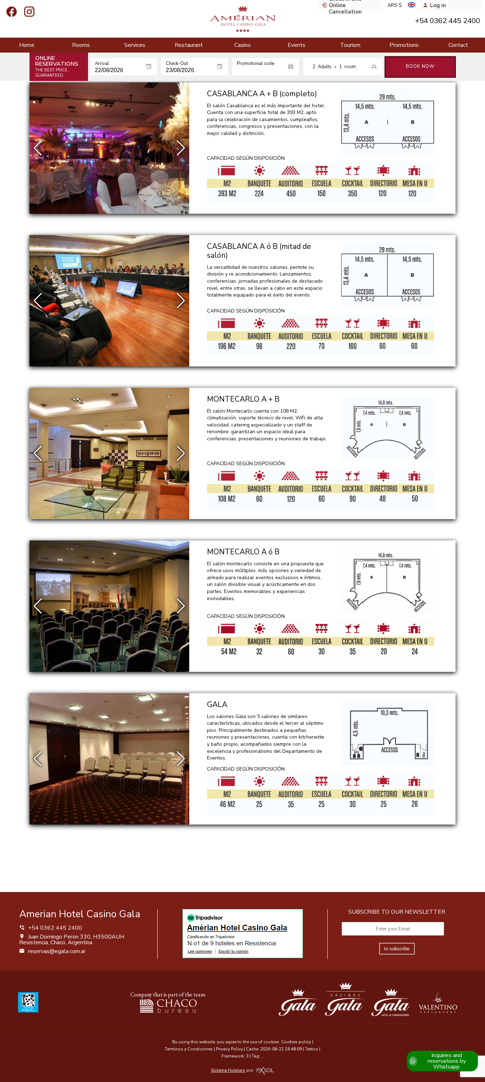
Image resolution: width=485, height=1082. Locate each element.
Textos (311, 1049)
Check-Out (177, 63)
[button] (181, 148)
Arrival (102, 63)
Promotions (404, 45)
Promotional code (255, 63)
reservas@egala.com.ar (57, 951)
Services (134, 45)
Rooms (81, 45)
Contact (458, 45)
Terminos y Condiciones (189, 1049)
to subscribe (396, 948)
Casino (242, 45)
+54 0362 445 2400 (54, 928)
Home (26, 45)
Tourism (350, 45)
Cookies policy (296, 1042)
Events (296, 45)
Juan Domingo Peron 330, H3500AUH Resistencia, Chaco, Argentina (71, 939)
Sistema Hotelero (228, 1070)
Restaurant (189, 45)
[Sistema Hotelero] (265, 1071)
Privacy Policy (229, 1049)
